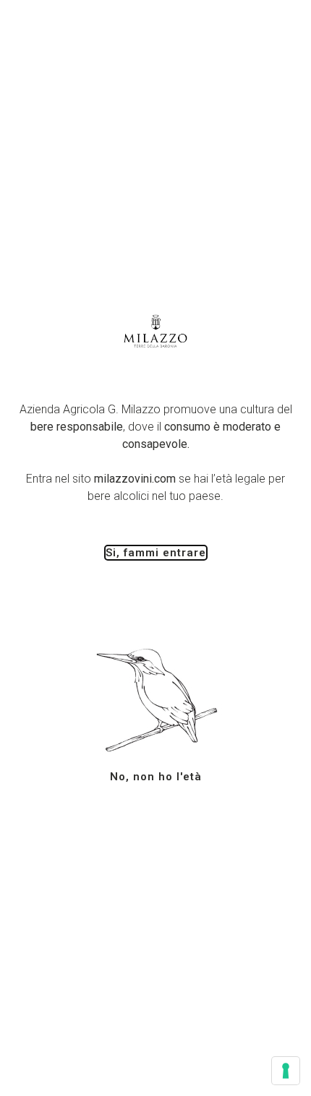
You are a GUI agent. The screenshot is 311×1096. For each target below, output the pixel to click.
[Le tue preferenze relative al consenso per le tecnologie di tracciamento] (285, 1070)
